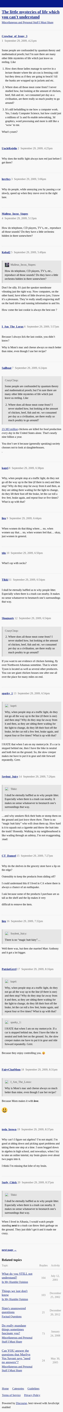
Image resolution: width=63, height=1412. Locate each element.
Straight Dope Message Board (18, 3)
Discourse (21, 1403)
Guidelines (33, 1388)
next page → (9, 1249)
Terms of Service (11, 1395)
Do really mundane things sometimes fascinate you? (14, 1329)
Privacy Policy (32, 1395)
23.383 (10, 429)
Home (5, 1388)
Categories (18, 1388)
